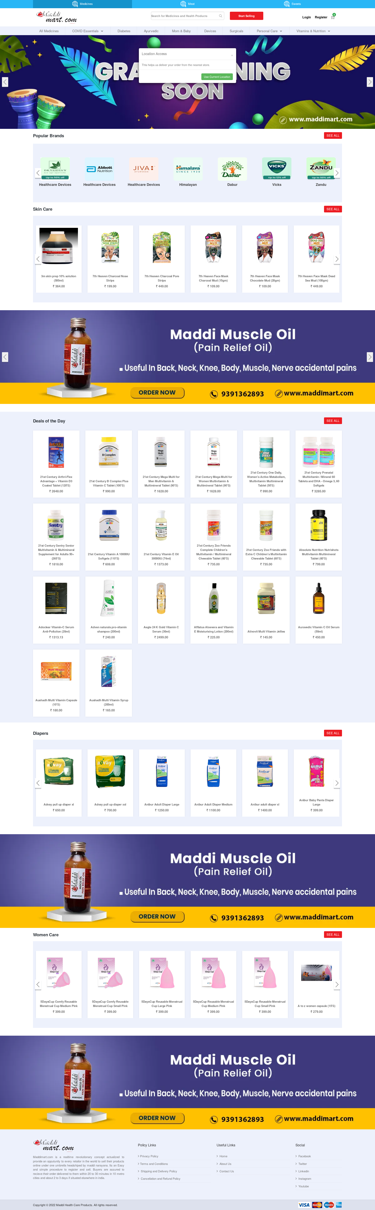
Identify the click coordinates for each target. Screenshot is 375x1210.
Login (306, 17)
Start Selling (246, 16)
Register (321, 17)
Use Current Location (217, 77)
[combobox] (187, 16)
